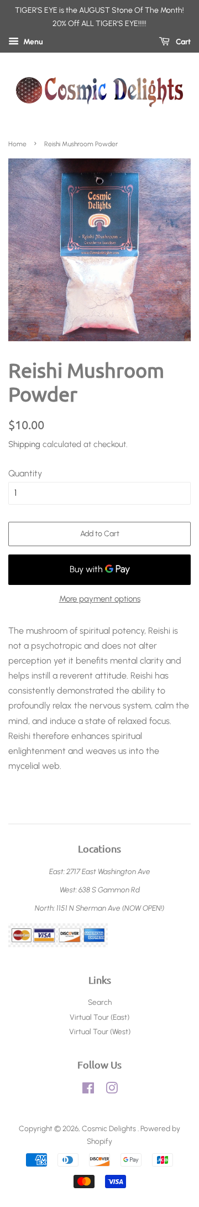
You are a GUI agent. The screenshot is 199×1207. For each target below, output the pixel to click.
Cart (182, 42)
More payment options (99, 599)
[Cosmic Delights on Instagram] (112, 1090)
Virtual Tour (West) (99, 1031)
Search (100, 1002)
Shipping (24, 444)
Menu (32, 42)
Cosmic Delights (110, 1128)
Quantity (25, 473)
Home (17, 144)
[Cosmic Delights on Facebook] (88, 1090)
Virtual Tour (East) (99, 1017)
